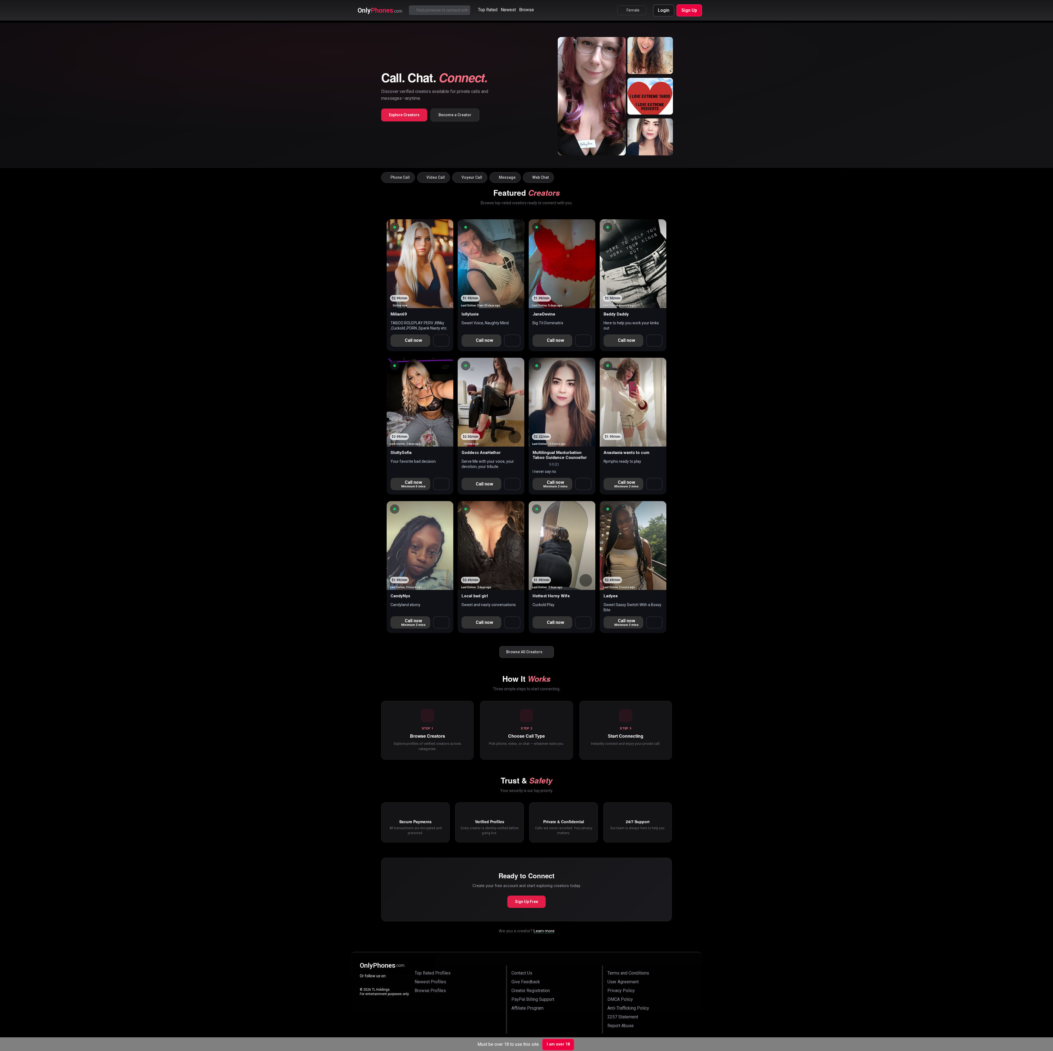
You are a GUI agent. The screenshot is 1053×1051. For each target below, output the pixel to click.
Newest (508, 9)
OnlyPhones (382, 965)
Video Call (435, 177)
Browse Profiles (430, 990)
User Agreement (623, 981)
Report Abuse (620, 1025)
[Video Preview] (514, 437)
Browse (526, 9)
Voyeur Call (472, 177)
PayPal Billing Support (532, 999)
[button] (394, 227)
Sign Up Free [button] (526, 901)
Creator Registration (530, 990)
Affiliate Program (527, 1008)
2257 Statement (622, 1016)
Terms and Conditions (628, 973)
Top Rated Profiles (433, 973)
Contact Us (521, 973)
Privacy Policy (621, 990)
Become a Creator (454, 115)
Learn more (544, 930)
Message (507, 177)
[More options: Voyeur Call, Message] (441, 340)
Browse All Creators (524, 652)
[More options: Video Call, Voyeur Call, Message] (441, 484)
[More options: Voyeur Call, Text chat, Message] (654, 340)
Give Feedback (525, 981)
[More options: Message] (512, 340)
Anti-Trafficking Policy (628, 1008)
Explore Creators (404, 115)
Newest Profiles (430, 981)
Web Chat (540, 177)
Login (663, 10)
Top (487, 9)
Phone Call (400, 177)
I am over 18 (558, 1044)
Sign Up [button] (689, 10)
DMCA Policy (620, 999)
